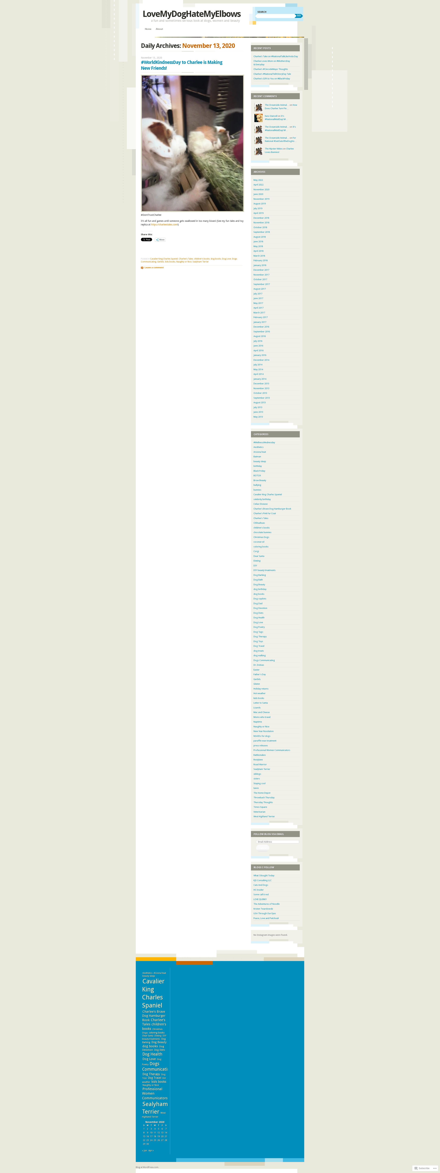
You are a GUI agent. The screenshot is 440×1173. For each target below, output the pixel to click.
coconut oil (259, 542)
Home (148, 29)
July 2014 (258, 364)
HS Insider (259, 890)
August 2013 (260, 402)
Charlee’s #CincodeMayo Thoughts (271, 69)
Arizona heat (260, 452)
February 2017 (261, 317)
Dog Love (226, 259)
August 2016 (260, 336)
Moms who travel (262, 717)
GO (299, 15)
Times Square (260, 807)
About (159, 29)
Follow (262, 848)
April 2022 (258, 184)
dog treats (259, 651)
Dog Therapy (260, 636)
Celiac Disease (261, 504)
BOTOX (257, 475)
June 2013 (258, 412)
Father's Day (260, 674)
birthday (258, 466)
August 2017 (260, 289)
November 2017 (261, 274)
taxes (256, 788)
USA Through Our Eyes (265, 913)
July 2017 (258, 293)
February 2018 (261, 260)
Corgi (256, 551)
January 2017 (260, 322)
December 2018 (261, 218)
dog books (216, 259)
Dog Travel (259, 646)
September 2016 (262, 331)
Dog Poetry (259, 627)
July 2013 (258, 407)
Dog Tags (258, 632)
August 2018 (260, 237)
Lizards (257, 707)
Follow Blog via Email (269, 834)
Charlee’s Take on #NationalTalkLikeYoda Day (276, 56)
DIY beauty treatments (265, 570)
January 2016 (260, 355)
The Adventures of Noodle (267, 904)
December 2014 (261, 360)
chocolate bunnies (262, 532)
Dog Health (259, 617)
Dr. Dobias (259, 665)
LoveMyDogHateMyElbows (192, 14)
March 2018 (259, 256)
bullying (257, 485)
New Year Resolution (264, 731)
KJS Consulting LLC (263, 880)
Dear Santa (259, 556)
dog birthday (260, 589)
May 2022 (258, 180)
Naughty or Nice (183, 262)
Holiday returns (261, 688)
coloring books (261, 546)
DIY (255, 565)
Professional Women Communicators (272, 750)
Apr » (151, 1150)
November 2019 (261, 199)
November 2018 (261, 222)
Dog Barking (260, 575)
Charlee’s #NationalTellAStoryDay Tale (272, 74)
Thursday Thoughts (263, 802)
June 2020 (258, 194)
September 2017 (262, 284)
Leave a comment (154, 267)
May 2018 (258, 246)
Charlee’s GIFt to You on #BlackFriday (272, 78)
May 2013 (258, 417)
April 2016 (258, 350)
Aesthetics (258, 447)
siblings (257, 774)
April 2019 (258, 213)
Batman (257, 456)
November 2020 (261, 189)
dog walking (260, 655)
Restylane (258, 759)
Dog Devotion (260, 608)
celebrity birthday (262, 499)
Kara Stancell (271, 116)
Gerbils (160, 262)
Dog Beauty (259, 584)
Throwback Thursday (264, 797)
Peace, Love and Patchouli (266, 918)
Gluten (257, 684)
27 (162, 1140)
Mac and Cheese (262, 712)
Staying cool (260, 783)
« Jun (144, 1150)
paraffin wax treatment (265, 740)
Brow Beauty (260, 480)
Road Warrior (260, 764)
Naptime (258, 721)
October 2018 (260, 227)
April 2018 (258, 251)
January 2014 (260, 379)
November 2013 (261, 388)
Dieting (257, 560)
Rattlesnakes (260, 755)
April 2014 (258, 374)
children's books (202, 259)
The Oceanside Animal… (277, 105)
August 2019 (260, 203)
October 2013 (260, 393)
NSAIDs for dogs (262, 736)
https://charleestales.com (164, 224)
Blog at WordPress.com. (147, 1167)
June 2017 (258, 298)
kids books (170, 262)
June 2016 (258, 345)
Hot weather (260, 693)
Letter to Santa (261, 703)
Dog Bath (258, 579)
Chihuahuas (259, 523)
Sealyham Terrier (200, 262)
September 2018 (262, 232)
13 (162, 1132)
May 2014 (258, 369)
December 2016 (261, 326)
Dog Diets (258, 613)
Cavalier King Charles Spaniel (164, 259)
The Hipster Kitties (274, 148)
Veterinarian (259, 812)
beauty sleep (260, 461)
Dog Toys (258, 641)
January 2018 (260, 265)
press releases (261, 745)
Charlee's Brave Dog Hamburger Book (272, 508)
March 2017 (259, 312)
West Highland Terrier (264, 816)
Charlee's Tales (186, 259)
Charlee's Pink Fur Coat (265, 513)
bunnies (257, 490)
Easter (257, 669)
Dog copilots (260, 598)
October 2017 (260, 279)
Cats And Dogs (261, 885)
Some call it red (261, 894)
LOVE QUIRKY (260, 899)
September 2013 (262, 398)
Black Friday (259, 471)
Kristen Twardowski (263, 908)
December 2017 (261, 270)
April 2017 (258, 308)
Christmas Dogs (261, 537)
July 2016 (258, 341)
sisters (257, 778)
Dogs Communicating (264, 660)
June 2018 (258, 241)
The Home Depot (262, 793)
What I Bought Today (264, 875)
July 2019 (258, 208)
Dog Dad (258, 603)
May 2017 (258, 303)
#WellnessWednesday (264, 442)
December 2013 (261, 383)
